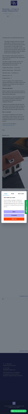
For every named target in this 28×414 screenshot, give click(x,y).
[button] (18, 411)
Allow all (14, 219)
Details (12, 193)
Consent (5, 193)
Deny (14, 211)
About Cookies (21, 193)
